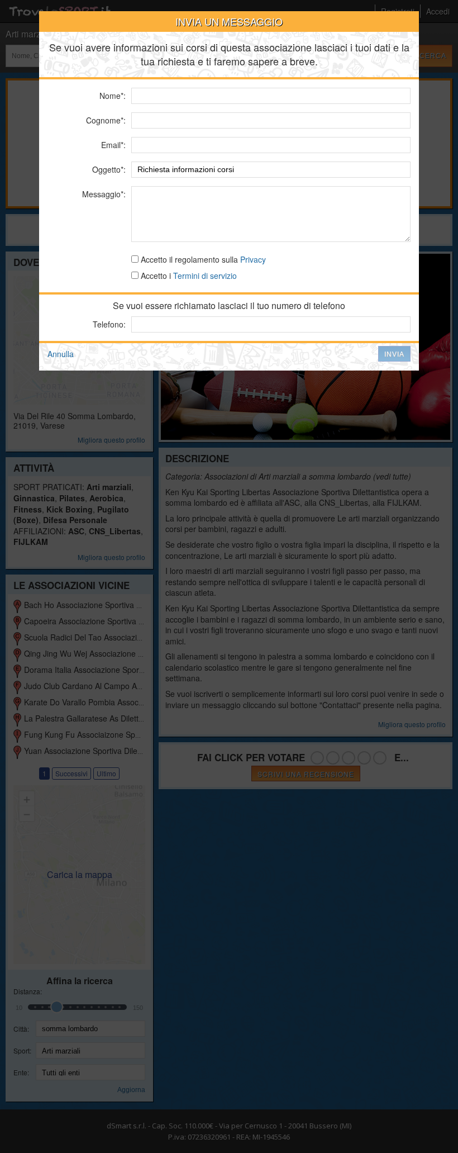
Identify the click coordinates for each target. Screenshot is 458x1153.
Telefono (108, 324)
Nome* (111, 95)
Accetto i (188, 275)
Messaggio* (102, 194)
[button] (394, 354)
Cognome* (104, 120)
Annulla (60, 353)
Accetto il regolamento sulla (202, 259)
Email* (112, 144)
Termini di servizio (205, 275)
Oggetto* (107, 169)
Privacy (253, 259)
